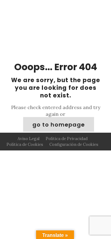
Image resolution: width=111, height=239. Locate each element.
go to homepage (58, 124)
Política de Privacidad (67, 138)
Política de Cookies (24, 144)
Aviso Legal (28, 138)
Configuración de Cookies (73, 144)
